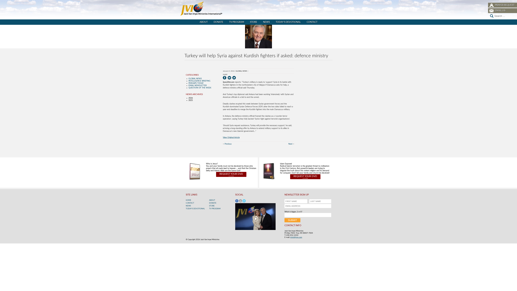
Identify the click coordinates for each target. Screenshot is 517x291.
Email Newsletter (197, 85)
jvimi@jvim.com (296, 237)
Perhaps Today (196, 83)
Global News (241, 71)
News (266, 22)
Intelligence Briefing (199, 81)
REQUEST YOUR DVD (231, 174)
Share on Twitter (234, 77)
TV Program (236, 22)
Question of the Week (199, 88)
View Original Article (231, 137)
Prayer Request (505, 5)
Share (225, 74)
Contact (312, 22)
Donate (218, 22)
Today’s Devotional (288, 22)
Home (188, 200)
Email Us (500, 10)
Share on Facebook (224, 77)
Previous (228, 144)
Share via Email (229, 77)
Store (253, 22)
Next (290, 144)
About (204, 22)
